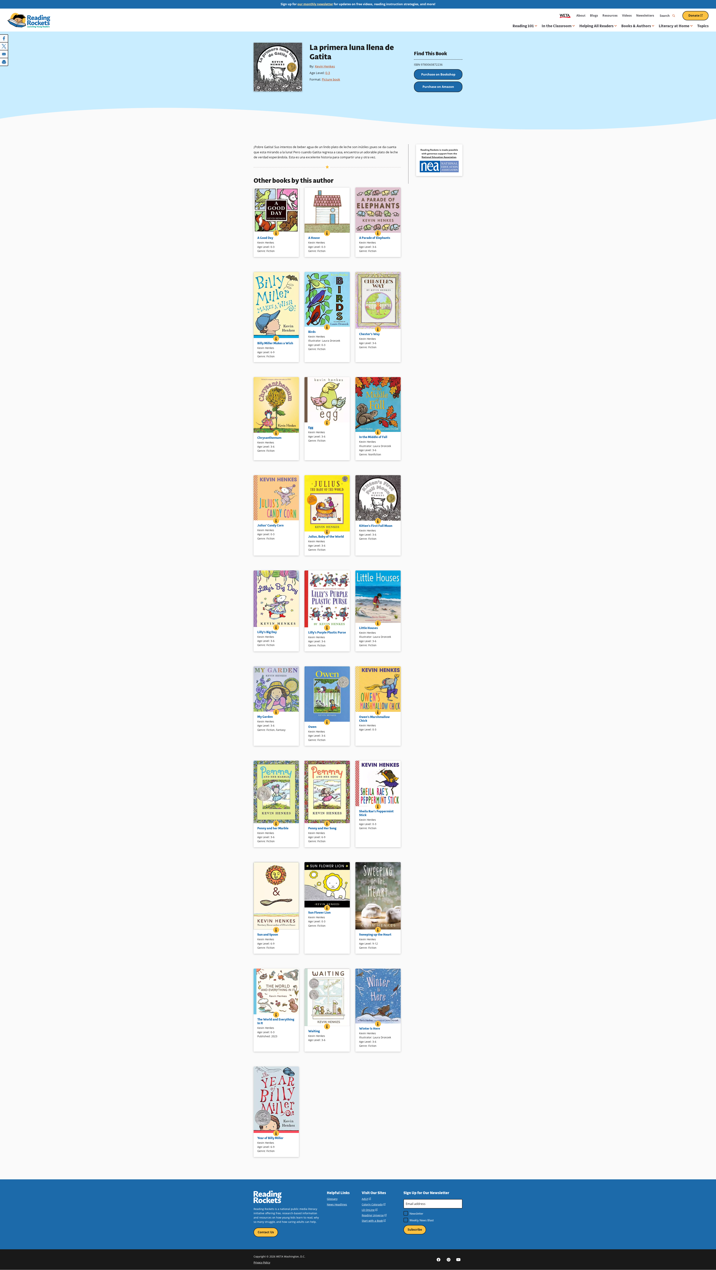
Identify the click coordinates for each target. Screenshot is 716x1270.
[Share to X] (4, 46)
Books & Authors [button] (636, 26)
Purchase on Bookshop (438, 74)
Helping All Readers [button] (596, 26)
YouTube (458, 1259)
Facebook (438, 1259)
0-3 (327, 73)
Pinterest (448, 1259)
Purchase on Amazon (438, 87)
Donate (698, 16)
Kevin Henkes (325, 66)
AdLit (366, 1199)
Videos (627, 15)
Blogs (594, 15)
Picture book (331, 79)
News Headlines (337, 1204)
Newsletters (645, 15)
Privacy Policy (262, 1262)
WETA (565, 16)
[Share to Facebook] (4, 38)
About (580, 15)
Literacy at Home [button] (674, 26)
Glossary (332, 1199)
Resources (610, 15)
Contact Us (266, 1232)
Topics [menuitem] (703, 26)
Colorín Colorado (373, 1204)
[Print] (4, 62)
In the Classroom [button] (556, 26)
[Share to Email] (4, 54)
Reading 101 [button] (523, 26)
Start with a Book (374, 1220)
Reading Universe (374, 1215)
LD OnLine (369, 1210)
